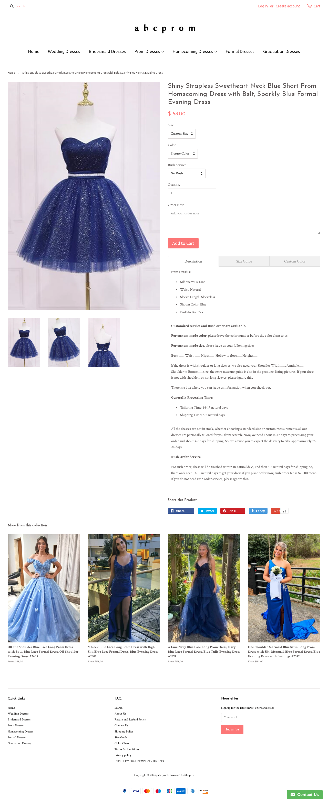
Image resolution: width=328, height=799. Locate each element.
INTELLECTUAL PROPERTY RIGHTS (139, 761)
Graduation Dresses (281, 51)
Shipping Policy (124, 732)
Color (172, 145)
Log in (263, 6)
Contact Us (121, 725)
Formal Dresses (240, 51)
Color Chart (122, 743)
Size (171, 125)
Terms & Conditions (127, 749)
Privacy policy (123, 755)
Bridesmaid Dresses (107, 51)
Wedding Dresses (64, 51)
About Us (120, 714)
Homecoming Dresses (193, 51)
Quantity (174, 184)
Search (118, 708)
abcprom (163, 775)
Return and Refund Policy (130, 719)
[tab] (193, 261)
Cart (317, 6)
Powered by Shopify (182, 775)
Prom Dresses (148, 51)
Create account (288, 6)
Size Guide (121, 737)
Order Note (176, 205)
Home (33, 51)
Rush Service (177, 165)
